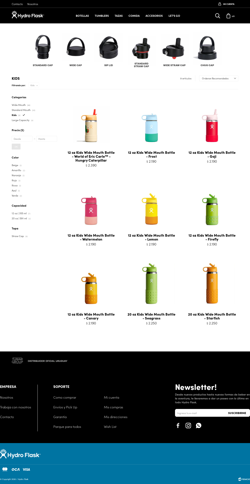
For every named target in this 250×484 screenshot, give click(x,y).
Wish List (110, 426)
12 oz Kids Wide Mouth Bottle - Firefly (212, 237)
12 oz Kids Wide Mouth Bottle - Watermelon (91, 237)
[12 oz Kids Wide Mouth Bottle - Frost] (151, 121)
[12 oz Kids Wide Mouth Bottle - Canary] (91, 283)
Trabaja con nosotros (15, 407)
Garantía (60, 416)
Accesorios (154, 16)
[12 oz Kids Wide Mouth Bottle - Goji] (212, 121)
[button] (235, 51)
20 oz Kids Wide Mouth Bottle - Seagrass (151, 316)
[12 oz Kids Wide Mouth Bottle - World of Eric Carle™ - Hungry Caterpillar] (91, 121)
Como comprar (64, 397)
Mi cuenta (111, 397)
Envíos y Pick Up (65, 407)
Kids (32, 85)
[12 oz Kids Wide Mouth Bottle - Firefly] (212, 204)
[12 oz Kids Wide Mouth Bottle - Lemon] (151, 204)
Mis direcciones (115, 416)
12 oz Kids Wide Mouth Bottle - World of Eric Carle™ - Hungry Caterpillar (91, 156)
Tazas (119, 16)
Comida (134, 16)
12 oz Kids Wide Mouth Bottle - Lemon (151, 237)
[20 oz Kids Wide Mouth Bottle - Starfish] (212, 283)
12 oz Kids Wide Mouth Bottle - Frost (151, 154)
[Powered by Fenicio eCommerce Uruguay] (244, 479)
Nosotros (32, 4)
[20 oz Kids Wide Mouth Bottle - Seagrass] (151, 283)
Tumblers (102, 16)
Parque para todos (67, 426)
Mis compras (113, 407)
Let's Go (174, 16)
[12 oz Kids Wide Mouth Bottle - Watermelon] (91, 204)
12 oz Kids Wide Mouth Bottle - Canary (91, 316)
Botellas (82, 16)
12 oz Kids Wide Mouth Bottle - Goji (212, 154)
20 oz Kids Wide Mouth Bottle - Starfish (212, 316)
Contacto (17, 4)
